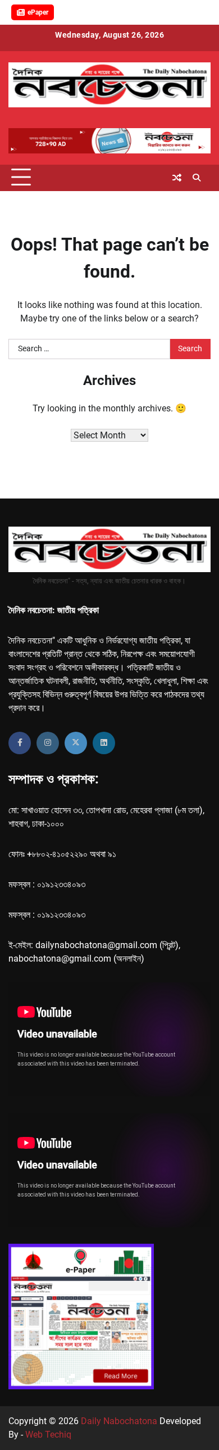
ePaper (38, 12)
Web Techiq (48, 1434)
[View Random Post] (176, 177)
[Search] (196, 177)
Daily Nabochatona (119, 1421)
